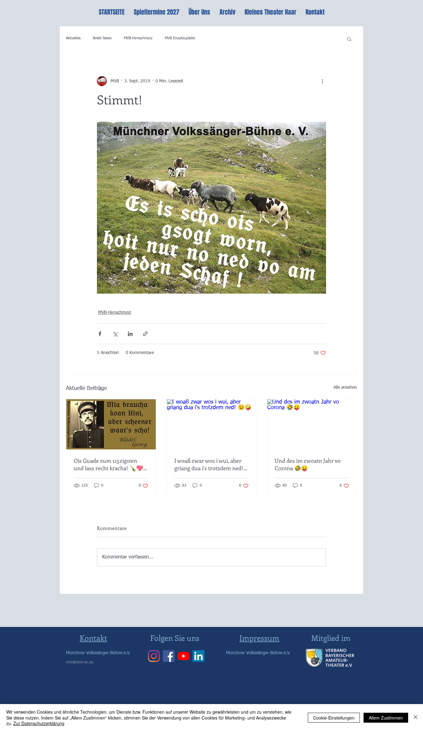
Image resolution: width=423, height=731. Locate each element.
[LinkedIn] (198, 656)
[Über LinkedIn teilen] (130, 334)
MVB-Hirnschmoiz (138, 38)
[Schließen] (415, 717)
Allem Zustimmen (386, 718)
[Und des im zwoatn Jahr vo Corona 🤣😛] (312, 424)
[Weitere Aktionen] (322, 81)
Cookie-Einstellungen (334, 718)
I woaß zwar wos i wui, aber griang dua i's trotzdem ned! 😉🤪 (208, 464)
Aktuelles (73, 38)
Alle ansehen (345, 387)
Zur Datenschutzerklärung (38, 723)
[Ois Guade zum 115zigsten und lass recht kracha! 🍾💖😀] (111, 424)
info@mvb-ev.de (79, 662)
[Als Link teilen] (145, 334)
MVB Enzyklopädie (180, 38)
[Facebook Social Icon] (169, 656)
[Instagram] (154, 656)
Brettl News (102, 38)
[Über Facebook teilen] (100, 334)
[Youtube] (184, 656)
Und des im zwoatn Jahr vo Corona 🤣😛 (308, 464)
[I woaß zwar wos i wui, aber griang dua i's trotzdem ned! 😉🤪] (211, 424)
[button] (349, 38)
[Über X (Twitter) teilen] (115, 334)
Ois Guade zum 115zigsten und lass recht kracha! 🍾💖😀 (108, 464)
